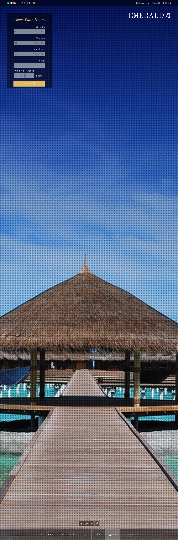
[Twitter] (91, 523)
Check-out (39, 49)
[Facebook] (97, 523)
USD (22, 3)
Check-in (40, 38)
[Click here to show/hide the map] (170, 3)
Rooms (41, 60)
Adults (31, 70)
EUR (34, 3)
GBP (28, 3)
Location (40, 26)
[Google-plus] (86, 523)
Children (19, 70)
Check (28, 83)
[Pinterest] (81, 523)
